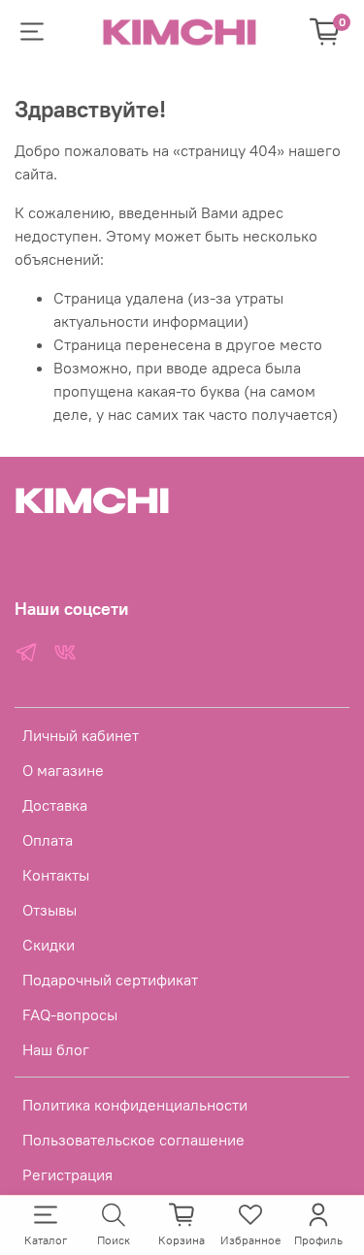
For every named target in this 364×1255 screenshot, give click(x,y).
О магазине (63, 770)
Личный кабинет (80, 735)
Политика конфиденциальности (135, 1104)
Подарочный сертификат (110, 979)
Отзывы (49, 909)
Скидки (48, 944)
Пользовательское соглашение (133, 1139)
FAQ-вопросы (69, 1014)
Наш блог (55, 1049)
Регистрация (67, 1174)
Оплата (47, 840)
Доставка (54, 805)
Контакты (55, 875)
